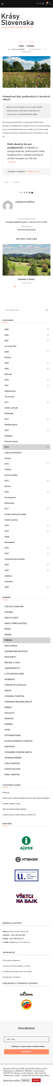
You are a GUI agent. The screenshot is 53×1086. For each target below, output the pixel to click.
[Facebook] (37, 6)
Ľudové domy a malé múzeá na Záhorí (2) (19, 815)
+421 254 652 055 (17, 935)
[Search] (50, 4)
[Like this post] (21, 192)
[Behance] (43, 6)
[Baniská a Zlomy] (26, 260)
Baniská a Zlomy (26, 279)
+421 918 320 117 (16, 938)
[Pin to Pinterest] (29, 192)
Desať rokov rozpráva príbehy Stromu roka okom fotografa (26, 798)
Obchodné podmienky (11, 960)
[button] (5, 265)
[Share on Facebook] (24, 192)
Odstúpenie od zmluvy (12, 977)
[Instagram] (40, 6)
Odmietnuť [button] (25, 1080)
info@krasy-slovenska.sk (19, 942)
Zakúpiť (11, 161)
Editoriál (6, 793)
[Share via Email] (32, 192)
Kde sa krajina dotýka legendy (14, 809)
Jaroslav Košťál (19, 49)
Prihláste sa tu (32, 171)
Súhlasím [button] (36, 1080)
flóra (6, 182)
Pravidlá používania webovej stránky (17, 971)
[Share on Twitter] (27, 192)
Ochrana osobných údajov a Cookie (16, 966)
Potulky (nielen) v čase (11, 804)
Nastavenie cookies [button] (11, 1080)
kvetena (16, 182)
